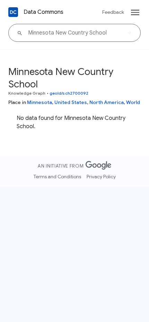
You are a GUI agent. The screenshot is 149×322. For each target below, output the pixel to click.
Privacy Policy (101, 176)
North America (106, 102)
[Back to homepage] (13, 12)
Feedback (113, 12)
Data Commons (43, 12)
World (133, 102)
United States (70, 102)
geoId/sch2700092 (69, 93)
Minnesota (39, 102)
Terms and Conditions (57, 176)
